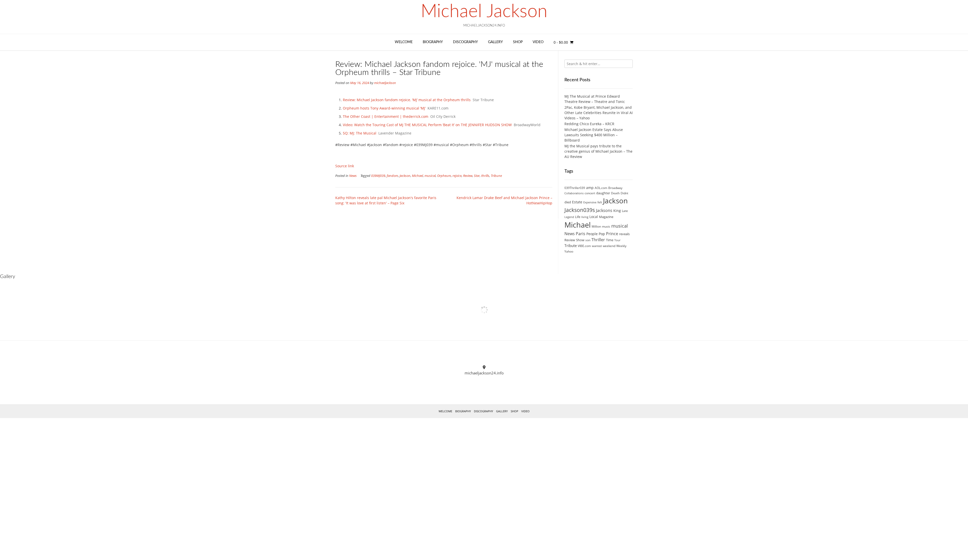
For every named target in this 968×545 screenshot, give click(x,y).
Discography (465, 42)
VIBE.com (584, 246)
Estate (577, 202)
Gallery (495, 42)
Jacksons (604, 210)
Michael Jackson (484, 12)
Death (615, 193)
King (617, 210)
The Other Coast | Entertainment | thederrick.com (385, 116)
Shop (518, 42)
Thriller (598, 239)
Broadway (615, 188)
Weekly (621, 246)
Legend (569, 217)
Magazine (606, 216)
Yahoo (568, 251)
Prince (612, 233)
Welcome (404, 42)
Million (596, 226)
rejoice (457, 176)
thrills (485, 176)
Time (609, 240)
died (567, 202)
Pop (602, 233)
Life (577, 216)
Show (580, 240)
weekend (609, 246)
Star (477, 176)
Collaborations (574, 193)
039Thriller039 (574, 188)
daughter (603, 193)
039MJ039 (378, 176)
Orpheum (444, 176)
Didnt (624, 193)
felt (599, 202)
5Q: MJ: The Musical (359, 133)
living (584, 217)
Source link (344, 166)
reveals (624, 234)
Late (625, 211)
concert (590, 193)
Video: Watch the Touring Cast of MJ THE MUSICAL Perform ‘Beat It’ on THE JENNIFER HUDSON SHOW (427, 124)
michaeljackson (385, 83)
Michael (417, 176)
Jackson (405, 176)
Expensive (589, 202)
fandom (392, 176)
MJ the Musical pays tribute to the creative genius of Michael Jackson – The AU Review (598, 151)
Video (538, 42)
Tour (617, 240)
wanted (597, 246)
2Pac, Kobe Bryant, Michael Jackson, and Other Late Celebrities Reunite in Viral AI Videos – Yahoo (598, 112)
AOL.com (601, 188)
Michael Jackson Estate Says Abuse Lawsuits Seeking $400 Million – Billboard (593, 135)
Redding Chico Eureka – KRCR (589, 123)
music (606, 226)
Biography (433, 42)
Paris (580, 233)
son (587, 240)
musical (430, 176)
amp (590, 187)
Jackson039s (579, 209)
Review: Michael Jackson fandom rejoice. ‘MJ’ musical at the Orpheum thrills (407, 99)
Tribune (496, 176)
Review (467, 176)
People (592, 233)
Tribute (570, 245)
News (353, 176)
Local (593, 216)
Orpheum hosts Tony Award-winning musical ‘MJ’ (384, 108)
